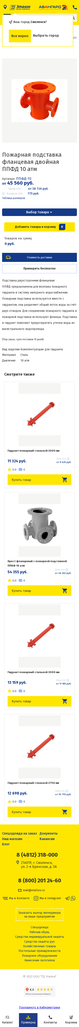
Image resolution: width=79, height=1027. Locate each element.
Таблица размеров (13, 198)
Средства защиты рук (39, 941)
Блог (6, 844)
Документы (49, 833)
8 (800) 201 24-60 (39, 880)
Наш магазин (12, 839)
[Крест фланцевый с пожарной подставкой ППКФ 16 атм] (39, 525)
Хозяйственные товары (39, 946)
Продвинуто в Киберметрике (39, 1007)
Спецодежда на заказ (19, 833)
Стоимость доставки (39, 257)
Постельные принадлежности (39, 951)
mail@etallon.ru (34, 890)
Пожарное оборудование (39, 956)
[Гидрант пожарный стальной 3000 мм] (39, 636)
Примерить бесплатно (39, 268)
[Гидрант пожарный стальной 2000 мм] (39, 414)
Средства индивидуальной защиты (39, 937)
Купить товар (21, 479)
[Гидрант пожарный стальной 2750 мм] (39, 746)
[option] (39, 101)
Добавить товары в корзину (39, 227)
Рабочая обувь (39, 932)
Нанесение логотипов (39, 960)
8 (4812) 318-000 (37, 855)
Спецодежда (39, 927)
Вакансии (47, 839)
